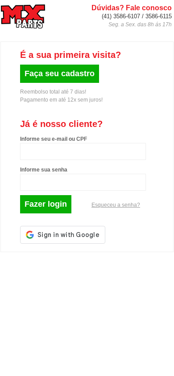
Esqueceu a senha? (115, 205)
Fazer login (46, 204)
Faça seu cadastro (60, 73)
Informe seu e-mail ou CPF (53, 139)
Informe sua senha (43, 170)
